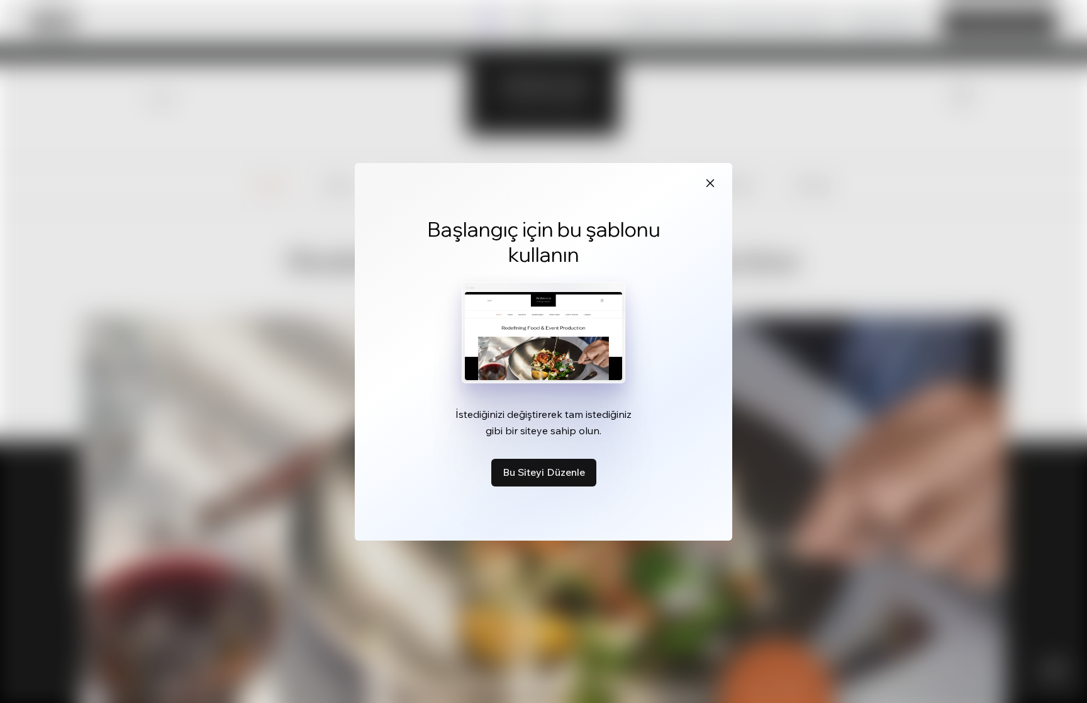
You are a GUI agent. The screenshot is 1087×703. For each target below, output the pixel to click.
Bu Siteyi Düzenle (544, 472)
